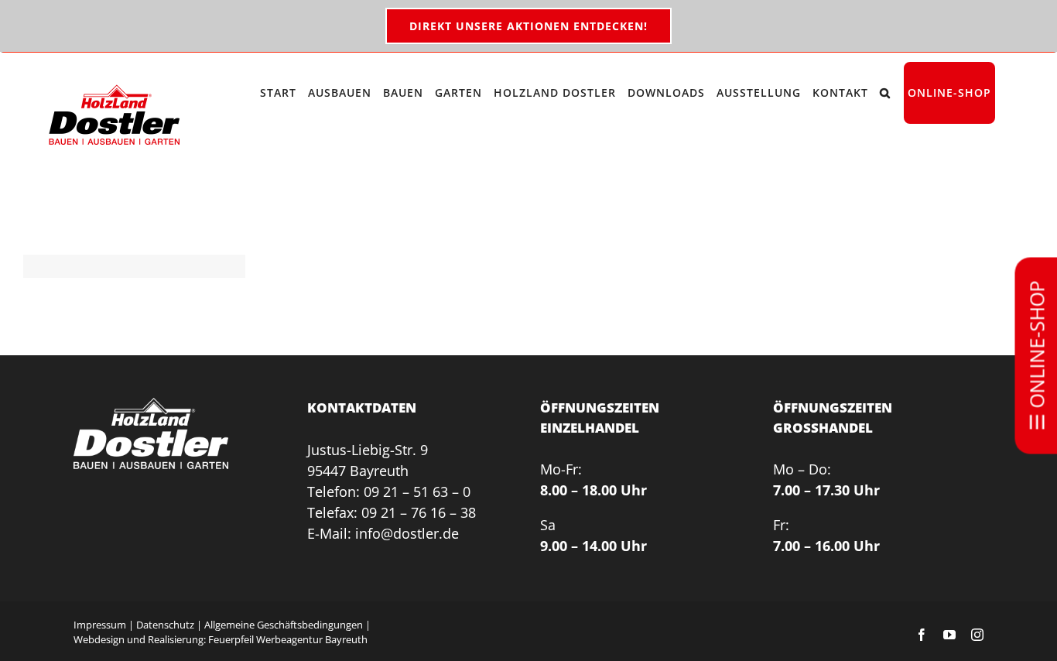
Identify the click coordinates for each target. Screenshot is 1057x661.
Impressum (100, 625)
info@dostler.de (407, 533)
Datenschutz (165, 625)
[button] (885, 92)
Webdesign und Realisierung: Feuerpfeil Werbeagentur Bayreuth (221, 639)
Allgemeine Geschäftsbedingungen (283, 625)
